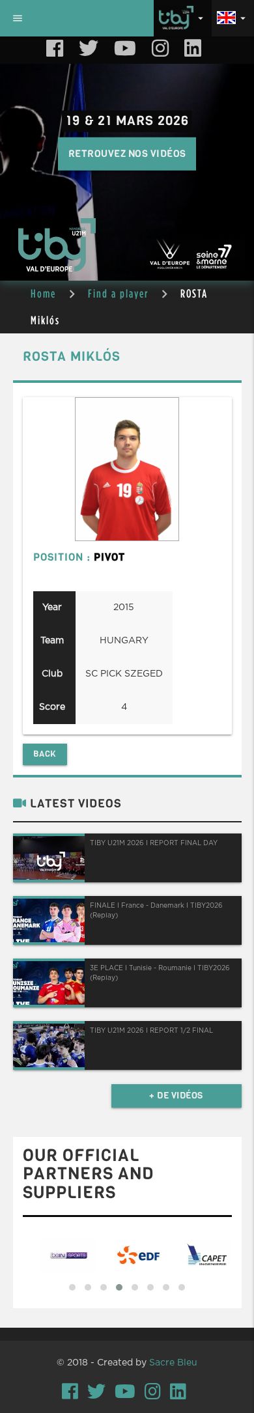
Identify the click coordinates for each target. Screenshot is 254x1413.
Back (45, 753)
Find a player (118, 293)
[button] (72, 1287)
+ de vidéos (176, 1095)
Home (43, 293)
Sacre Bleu (173, 1362)
